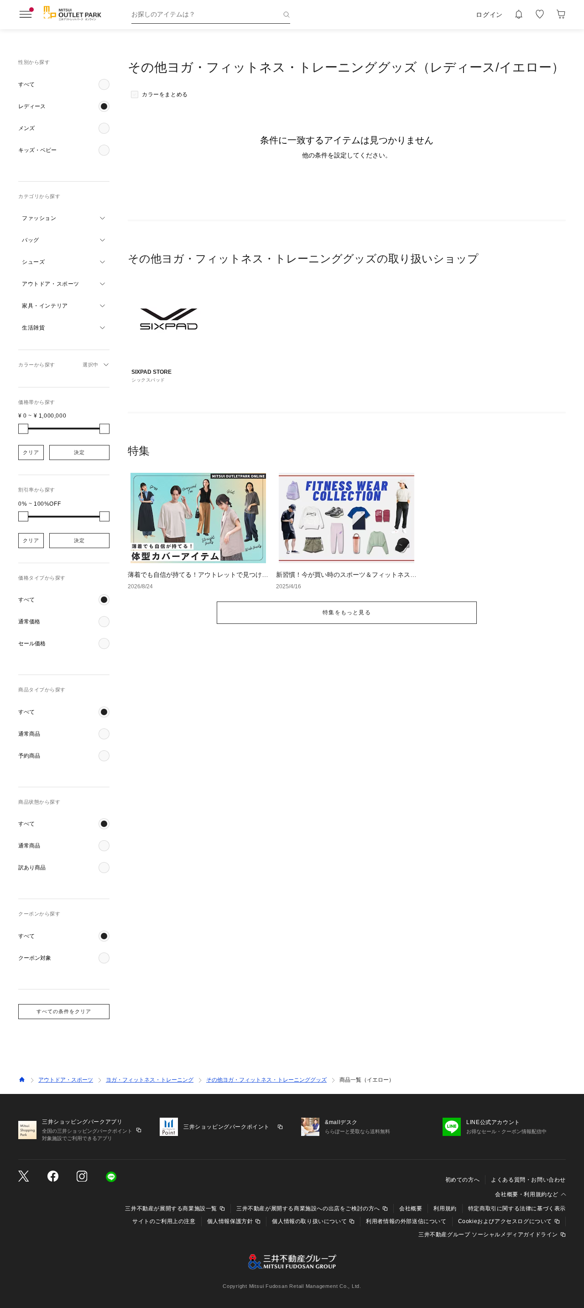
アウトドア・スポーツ (65, 1080)
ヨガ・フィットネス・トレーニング (149, 1080)
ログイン (489, 14)
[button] (64, 84)
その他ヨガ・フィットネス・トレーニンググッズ (266, 1080)
